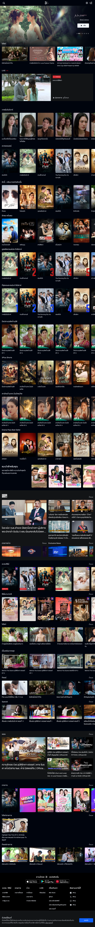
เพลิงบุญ (22, 245)
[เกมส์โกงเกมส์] (46, 161)
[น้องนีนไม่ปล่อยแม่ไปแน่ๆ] (81, 125)
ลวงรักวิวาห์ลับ (60, 387)
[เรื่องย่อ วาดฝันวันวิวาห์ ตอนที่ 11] (14, 712)
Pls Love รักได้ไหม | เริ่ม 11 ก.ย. (12, 697)
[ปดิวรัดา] (81, 161)
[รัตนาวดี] (39, 476)
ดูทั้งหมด (66, 97)
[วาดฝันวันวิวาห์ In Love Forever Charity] (42, 54)
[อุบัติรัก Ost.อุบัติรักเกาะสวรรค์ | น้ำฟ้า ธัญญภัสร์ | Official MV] (58, 743)
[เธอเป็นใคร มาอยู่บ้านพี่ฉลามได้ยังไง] (42, 634)
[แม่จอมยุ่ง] (73, 476)
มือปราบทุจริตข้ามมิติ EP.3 (44, 351)
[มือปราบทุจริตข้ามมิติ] (10, 372)
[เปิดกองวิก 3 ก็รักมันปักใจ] (70, 855)
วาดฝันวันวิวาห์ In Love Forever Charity (42, 63)
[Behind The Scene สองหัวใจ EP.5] (70, 661)
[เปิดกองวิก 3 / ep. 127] (10, 800)
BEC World (52, 893)
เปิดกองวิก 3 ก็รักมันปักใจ (64, 864)
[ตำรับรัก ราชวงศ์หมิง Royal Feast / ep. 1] (81, 609)
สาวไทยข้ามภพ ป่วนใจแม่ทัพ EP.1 (8, 424)
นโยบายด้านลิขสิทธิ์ (54, 901)
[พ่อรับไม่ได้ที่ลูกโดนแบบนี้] (63, 125)
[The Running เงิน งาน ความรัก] (63, 161)
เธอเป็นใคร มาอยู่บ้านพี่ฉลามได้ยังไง (40, 644)
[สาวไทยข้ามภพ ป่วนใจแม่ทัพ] (28, 372)
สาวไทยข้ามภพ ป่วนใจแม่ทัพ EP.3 (44, 424)
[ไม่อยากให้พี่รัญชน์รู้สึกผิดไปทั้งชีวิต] (28, 125)
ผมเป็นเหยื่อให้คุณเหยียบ (9, 139)
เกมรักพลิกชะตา (78, 387)
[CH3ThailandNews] (57, 551)
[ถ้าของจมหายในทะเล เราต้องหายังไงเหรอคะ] (70, 634)
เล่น (84, 28)
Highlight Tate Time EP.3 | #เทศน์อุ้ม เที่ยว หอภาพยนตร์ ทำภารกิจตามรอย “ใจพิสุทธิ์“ (14, 837)
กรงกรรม (76, 245)
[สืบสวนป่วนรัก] (56, 476)
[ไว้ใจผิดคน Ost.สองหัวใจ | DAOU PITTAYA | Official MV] (82, 743)
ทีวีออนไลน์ (42, 893)
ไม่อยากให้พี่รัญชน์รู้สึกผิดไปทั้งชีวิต (27, 140)
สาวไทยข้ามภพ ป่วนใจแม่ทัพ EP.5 (80, 424)
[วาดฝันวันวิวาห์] (28, 161)
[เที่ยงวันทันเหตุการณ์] (31, 551)
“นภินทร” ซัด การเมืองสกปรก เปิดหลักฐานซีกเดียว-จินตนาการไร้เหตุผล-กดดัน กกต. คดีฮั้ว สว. (59, 516)
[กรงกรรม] (81, 231)
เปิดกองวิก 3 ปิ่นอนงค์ (36, 864)
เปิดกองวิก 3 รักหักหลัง (9, 864)
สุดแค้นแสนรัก (77, 459)
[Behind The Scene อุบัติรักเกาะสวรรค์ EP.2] (15, 661)
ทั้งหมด (91, 497)
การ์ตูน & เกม (6, 901)
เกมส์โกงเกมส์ (42, 175)
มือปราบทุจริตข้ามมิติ (8, 387)
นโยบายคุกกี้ (52, 909)
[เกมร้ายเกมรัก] (10, 231)
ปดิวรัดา (75, 175)
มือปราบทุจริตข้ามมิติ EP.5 (79, 351)
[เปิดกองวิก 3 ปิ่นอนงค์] (42, 855)
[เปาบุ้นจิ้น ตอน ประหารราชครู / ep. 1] (46, 609)
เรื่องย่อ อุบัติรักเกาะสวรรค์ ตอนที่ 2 (68, 721)
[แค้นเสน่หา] (63, 231)
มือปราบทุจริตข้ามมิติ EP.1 (8, 351)
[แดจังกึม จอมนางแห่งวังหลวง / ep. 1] (28, 609)
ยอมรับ (86, 920)
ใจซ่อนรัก (22, 211)
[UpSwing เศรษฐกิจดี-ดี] (78, 551)
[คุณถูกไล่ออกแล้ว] (46, 125)
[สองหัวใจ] (10, 161)
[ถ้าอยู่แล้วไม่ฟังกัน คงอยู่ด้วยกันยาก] (15, 634)
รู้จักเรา (51, 897)
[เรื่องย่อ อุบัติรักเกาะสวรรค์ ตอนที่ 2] (69, 712)
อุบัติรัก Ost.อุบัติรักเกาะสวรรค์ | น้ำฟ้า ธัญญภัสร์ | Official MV (58, 753)
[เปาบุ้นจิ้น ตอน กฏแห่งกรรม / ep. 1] (63, 609)
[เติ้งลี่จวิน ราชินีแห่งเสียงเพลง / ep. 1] (10, 609)
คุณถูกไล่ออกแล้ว (43, 139)
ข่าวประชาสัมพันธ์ (31, 901)
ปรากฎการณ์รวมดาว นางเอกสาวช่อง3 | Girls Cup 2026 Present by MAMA (69, 64)
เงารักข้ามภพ (42, 387)
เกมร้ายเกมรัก (6, 245)
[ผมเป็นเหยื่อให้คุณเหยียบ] (10, 125)
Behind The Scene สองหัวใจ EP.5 (67, 670)
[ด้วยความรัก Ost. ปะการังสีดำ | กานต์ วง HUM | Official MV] (82, 764)
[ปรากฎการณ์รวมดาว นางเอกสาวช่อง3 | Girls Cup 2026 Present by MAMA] (70, 54)
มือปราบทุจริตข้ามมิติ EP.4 (61, 351)
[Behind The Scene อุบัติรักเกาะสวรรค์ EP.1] (42, 661)
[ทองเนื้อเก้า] (28, 445)
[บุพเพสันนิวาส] (46, 197)
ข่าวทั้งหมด (29, 893)
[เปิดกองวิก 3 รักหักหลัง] (15, 855)
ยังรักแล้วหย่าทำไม (7, 63)
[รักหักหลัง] (81, 197)
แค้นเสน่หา (58, 245)
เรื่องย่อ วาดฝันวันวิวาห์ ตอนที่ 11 (13, 721)
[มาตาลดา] (63, 445)
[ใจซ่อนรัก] (28, 197)
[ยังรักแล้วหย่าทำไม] (15, 54)
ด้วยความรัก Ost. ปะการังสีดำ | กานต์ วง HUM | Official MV (81, 774)
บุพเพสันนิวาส (42, 211)
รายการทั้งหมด (19, 893)
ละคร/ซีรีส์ (5, 893)
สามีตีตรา (40, 245)
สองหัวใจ (4, 175)
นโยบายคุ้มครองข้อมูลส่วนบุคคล (57, 905)
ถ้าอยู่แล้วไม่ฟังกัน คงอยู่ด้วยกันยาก (12, 644)
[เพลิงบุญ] (28, 231)
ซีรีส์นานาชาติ (6, 897)
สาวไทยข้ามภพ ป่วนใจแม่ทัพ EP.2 (26, 424)
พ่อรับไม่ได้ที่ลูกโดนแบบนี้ (62, 139)
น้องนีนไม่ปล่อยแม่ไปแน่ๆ (80, 139)
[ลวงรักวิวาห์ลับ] (63, 372)
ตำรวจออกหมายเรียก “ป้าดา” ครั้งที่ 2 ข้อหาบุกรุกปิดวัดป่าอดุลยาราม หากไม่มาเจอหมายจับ (82, 516)
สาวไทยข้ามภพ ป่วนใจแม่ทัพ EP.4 (62, 424)
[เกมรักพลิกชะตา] (81, 372)
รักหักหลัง (76, 211)
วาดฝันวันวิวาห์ (24, 175)
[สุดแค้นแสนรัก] (81, 445)
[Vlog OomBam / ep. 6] (63, 800)
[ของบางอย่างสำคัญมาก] (69, 688)
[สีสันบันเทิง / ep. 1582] (28, 800)
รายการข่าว (29, 897)
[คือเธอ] (10, 197)
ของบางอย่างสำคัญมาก (64, 697)
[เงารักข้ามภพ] (46, 372)
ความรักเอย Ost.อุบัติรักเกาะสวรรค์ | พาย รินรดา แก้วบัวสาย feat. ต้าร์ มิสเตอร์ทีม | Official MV (23, 766)
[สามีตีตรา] (46, 231)
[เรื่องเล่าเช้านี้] (11, 551)
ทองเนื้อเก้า (23, 459)
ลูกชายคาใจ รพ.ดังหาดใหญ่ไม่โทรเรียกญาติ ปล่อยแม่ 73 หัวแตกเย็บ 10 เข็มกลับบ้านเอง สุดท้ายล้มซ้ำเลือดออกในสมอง (58, 537)
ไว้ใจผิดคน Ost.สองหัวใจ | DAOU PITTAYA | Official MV (82, 753)
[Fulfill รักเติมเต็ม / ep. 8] (81, 579)
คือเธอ (4, 211)
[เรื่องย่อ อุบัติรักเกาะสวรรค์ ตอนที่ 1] (42, 712)
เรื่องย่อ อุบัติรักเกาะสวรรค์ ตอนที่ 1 (40, 721)
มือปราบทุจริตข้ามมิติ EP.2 (26, 351)
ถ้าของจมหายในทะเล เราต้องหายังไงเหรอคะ (69, 644)
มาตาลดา (58, 459)
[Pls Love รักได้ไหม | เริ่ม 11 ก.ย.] (14, 688)
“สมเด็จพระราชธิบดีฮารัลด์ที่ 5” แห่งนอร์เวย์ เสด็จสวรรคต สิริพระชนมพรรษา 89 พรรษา (82, 537)
